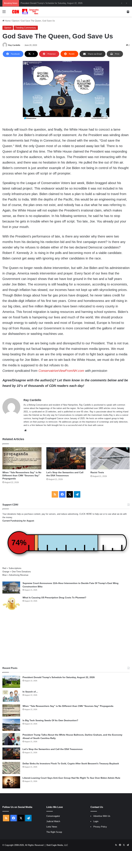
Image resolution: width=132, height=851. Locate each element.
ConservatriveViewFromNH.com (61, 370)
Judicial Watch (53, 821)
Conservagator (53, 816)
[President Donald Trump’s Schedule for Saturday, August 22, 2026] (11, 682)
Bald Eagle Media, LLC (57, 845)
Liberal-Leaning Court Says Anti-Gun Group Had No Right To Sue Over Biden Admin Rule (71, 778)
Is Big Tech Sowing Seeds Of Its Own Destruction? (50, 720)
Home (7, 21)
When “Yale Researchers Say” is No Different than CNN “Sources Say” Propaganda (59, 3)
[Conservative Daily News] (25, 11)
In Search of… (30, 691)
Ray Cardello (14, 45)
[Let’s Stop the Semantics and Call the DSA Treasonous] (65, 458)
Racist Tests (97, 472)
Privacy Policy (100, 826)
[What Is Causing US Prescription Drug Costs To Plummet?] (11, 603)
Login (95, 821)
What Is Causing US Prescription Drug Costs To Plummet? (54, 597)
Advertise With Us (101, 816)
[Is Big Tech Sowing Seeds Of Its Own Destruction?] (11, 725)
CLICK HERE (85, 514)
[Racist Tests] (110, 458)
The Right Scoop (54, 832)
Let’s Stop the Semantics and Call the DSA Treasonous (53, 749)
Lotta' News (51, 826)
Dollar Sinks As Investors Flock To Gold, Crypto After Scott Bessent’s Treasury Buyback (71, 763)
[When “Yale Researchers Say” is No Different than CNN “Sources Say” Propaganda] (22, 458)
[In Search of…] (11, 696)
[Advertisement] (66, 638)
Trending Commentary (25, 27)
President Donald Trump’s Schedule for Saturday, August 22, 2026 (59, 677)
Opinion (15, 21)
